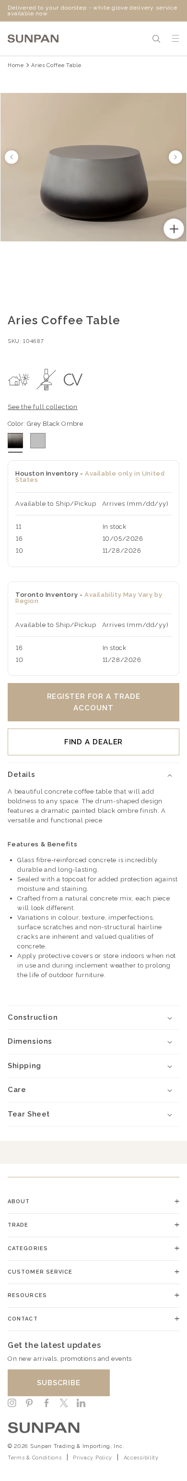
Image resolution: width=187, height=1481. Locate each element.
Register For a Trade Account (93, 702)
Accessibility (141, 1458)
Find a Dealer (93, 742)
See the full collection (43, 406)
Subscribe (59, 1382)
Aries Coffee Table (56, 65)
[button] (156, 39)
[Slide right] (175, 157)
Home (16, 65)
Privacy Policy (92, 1458)
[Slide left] (11, 157)
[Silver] (38, 440)
